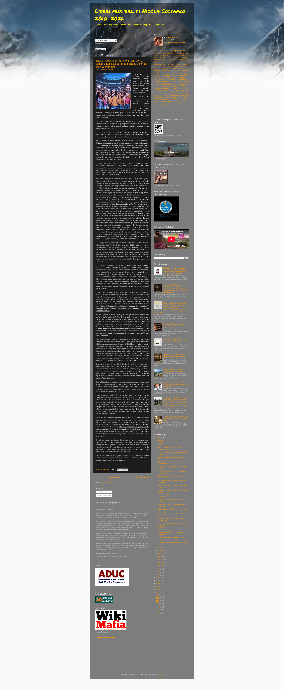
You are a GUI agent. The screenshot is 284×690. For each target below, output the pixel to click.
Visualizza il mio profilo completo (175, 43)
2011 (158, 610)
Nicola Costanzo (172, 37)
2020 (158, 583)
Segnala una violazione (105, 638)
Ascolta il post (101, 49)
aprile (160, 556)
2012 (158, 607)
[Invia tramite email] (118, 470)
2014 (158, 601)
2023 (158, 575)
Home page (114, 478)
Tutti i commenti (104, 495)
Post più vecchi (141, 478)
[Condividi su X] (122, 470)
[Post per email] (112, 469)
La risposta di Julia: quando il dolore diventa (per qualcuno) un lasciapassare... (175, 341)
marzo (160, 559)
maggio (161, 553)
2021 (158, 580)
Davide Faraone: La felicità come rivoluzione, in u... (169, 448)
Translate (112, 43)
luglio (160, 547)
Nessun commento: (103, 469)
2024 (158, 572)
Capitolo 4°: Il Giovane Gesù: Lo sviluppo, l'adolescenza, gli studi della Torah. (174, 356)
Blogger (160, 674)
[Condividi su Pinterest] (127, 470)
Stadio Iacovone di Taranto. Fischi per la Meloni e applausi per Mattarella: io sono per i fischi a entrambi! (122, 63)
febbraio (161, 562)
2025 (158, 569)
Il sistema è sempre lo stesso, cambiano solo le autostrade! (173, 370)
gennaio (161, 565)
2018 (158, 589)
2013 (158, 604)
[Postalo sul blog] (120, 470)
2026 (158, 438)
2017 (158, 592)
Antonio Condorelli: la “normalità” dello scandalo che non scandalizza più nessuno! (175, 384)
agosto (160, 440)
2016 (158, 595)
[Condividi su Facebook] (124, 470)
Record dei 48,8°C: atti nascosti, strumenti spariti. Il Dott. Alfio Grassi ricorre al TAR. (175, 325)
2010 (158, 613)
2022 (158, 577)
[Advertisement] (135, 647)
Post (100, 492)
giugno (160, 550)
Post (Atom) (106, 482)
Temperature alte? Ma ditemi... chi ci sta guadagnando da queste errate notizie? (175, 418)
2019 (158, 586)
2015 (158, 598)
